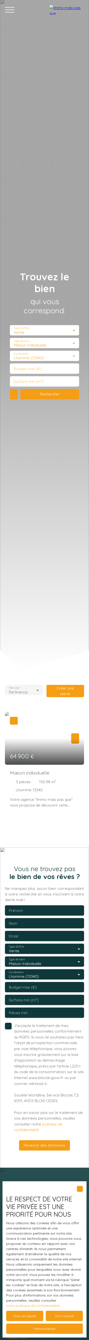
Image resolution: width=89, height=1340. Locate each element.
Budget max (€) (28, 368)
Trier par (14, 687)
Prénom (16, 910)
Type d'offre (21, 328)
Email (13, 936)
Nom (13, 923)
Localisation (21, 353)
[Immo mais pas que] (66, 10)
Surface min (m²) (29, 381)
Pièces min (18, 1012)
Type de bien (21, 340)
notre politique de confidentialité (32, 1305)
